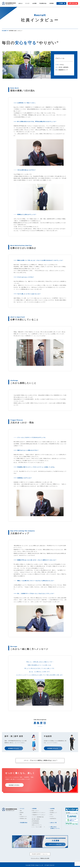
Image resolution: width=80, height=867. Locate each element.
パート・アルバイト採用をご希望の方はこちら (40, 760)
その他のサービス (23, 816)
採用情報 (34, 808)
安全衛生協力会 (53, 818)
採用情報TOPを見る (14, 785)
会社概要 (52, 810)
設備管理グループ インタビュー (39, 812)
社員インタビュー (35, 810)
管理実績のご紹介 (23, 818)
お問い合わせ (72, 3)
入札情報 (61, 3)
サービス (22, 808)
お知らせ (20, 3)
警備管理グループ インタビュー (39, 814)
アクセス (52, 816)
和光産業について (53, 812)
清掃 (21, 810)
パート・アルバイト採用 (37, 826)
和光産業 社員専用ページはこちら (40, 854)
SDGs (51, 814)
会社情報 (52, 808)
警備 (21, 814)
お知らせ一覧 (53, 822)
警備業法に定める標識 (45, 858)
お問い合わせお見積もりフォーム (55, 827)
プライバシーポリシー (35, 858)
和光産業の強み (43, 3)
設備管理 (21, 812)
